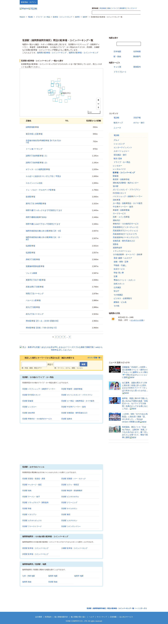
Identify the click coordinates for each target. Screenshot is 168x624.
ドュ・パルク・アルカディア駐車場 (40, 190)
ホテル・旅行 (138, 123)
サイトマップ (144, 2)
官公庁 (116, 291)
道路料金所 (117, 248)
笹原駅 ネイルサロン (69, 509)
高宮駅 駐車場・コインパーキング (35, 548)
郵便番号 (123, 8)
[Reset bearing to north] (98, 107)
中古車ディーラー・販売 (123, 207)
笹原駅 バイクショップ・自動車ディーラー (38, 389)
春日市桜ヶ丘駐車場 (34, 134)
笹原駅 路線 (52, 582)
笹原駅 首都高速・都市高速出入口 (74, 413)
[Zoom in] (98, 100)
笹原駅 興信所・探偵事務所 (71, 491)
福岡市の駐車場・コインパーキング (83, 53)
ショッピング (119, 144)
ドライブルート (120, 72)
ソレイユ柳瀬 (31, 273)
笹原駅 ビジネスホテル (70, 497)
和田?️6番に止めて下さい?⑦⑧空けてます (43, 224)
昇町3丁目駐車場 (33, 259)
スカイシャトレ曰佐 (35, 183)
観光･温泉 (118, 158)
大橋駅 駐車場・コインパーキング (74, 548)
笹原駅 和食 (26, 509)
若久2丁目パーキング (34, 314)
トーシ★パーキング (34, 149)
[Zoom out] (98, 104)
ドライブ (115, 8)
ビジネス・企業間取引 (123, 298)
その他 (116, 306)
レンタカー (117, 166)
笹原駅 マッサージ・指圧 (32, 485)
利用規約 (48, 617)
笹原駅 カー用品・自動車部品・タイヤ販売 (77, 401)
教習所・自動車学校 (121, 179)
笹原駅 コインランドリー (71, 526)
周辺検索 (103, 8)
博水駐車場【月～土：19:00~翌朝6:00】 (42, 321)
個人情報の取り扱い (78, 617)
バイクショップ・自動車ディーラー (127, 196)
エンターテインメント (123, 147)
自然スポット (119, 284)
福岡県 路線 (26, 582)
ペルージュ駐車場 (33, 300)
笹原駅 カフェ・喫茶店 (70, 485)
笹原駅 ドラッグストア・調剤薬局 (35, 502)
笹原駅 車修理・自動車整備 (71, 389)
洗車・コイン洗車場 (121, 217)
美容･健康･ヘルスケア (123, 258)
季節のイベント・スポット (125, 280)
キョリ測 (117, 67)
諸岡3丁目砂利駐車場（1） (37, 156)
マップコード (132, 8)
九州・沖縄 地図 (28, 576)
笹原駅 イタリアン (29, 514)
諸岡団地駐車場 (32, 127)
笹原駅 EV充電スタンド (31, 395)
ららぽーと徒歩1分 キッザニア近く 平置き (43, 176)
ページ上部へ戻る (117, 608)
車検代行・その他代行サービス (126, 224)
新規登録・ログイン (28, 2)
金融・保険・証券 (121, 262)
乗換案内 (137, 67)
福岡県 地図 (52, 576)
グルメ (116, 140)
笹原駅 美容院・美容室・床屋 (33, 479)
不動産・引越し (120, 265)
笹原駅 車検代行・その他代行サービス (37, 419)
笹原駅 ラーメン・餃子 (31, 497)
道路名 (115, 244)
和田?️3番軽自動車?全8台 (36, 217)
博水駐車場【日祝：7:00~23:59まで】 (41, 328)
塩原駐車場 (30, 246)
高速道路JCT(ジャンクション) (125, 230)
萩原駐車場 (30, 197)
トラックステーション (122, 251)
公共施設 (117, 287)
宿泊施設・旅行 (120, 155)
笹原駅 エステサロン (69, 520)
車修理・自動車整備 (121, 210)
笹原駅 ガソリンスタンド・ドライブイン (77, 395)
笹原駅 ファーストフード (32, 526)
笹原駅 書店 (65, 514)
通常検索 (95, 8)
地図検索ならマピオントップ (122, 2)
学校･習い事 (119, 273)
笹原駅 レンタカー (29, 407)
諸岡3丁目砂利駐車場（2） (37, 162)
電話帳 (116, 118)
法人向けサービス (126, 617)
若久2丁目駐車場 (33, 307)
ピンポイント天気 (137, 320)
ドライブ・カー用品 (122, 162)
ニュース (117, 128)
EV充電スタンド (119, 193)
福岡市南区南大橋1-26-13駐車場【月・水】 (44, 231)
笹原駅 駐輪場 (27, 401)
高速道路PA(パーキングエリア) (125, 237)
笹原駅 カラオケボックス (32, 520)
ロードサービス (119, 213)
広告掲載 (113, 617)
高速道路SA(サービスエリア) (125, 234)
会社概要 (38, 617)
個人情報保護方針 (61, 617)
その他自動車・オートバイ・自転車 (127, 254)
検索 (144, 13)
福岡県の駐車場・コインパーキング (51, 53)
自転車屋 (116, 200)
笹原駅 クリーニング (69, 502)
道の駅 (115, 186)
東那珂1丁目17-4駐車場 (35, 280)
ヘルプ (136, 2)
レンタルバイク (119, 169)
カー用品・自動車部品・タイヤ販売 (127, 203)
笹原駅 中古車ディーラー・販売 (73, 407)
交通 (115, 276)
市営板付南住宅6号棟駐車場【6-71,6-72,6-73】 (43, 141)
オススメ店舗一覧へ (95, 358)
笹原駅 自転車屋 (28, 413)
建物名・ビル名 (120, 302)
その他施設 (118, 295)
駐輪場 (115, 176)
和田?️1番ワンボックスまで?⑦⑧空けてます (44, 210)
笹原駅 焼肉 (26, 491)
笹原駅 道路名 (66, 419)
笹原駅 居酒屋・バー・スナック (73, 479)
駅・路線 (117, 56)
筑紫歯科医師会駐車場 (35, 266)
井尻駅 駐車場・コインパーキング (35, 554)
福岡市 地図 (78, 576)
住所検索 (137, 51)
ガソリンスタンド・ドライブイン (126, 190)
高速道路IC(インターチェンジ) (125, 227)
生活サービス (119, 269)
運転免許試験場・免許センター (126, 183)
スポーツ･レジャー (121, 151)
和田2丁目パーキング (34, 294)
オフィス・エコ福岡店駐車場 (38, 169)
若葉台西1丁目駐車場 (34, 287)
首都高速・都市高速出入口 (124, 241)
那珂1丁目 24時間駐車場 (36, 203)
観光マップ (118, 123)
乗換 (109, 8)
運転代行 (116, 220)
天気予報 (137, 118)
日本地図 (117, 51)
